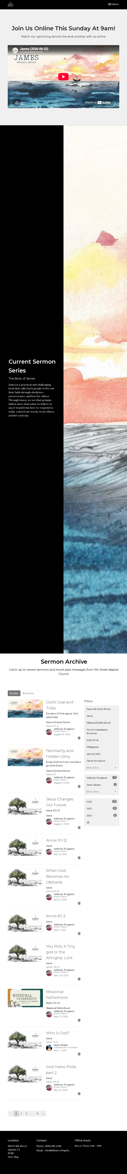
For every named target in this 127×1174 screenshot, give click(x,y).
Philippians (93, 746)
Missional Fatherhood (98, 722)
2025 (101, 808)
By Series (28, 693)
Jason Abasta (101, 784)
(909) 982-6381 (53, 1146)
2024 (101, 815)
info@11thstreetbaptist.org (58, 1150)
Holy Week (93, 740)
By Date (14, 693)
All (88, 822)
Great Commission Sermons (97, 731)
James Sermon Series (99, 709)
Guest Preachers (96, 760)
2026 (101, 801)
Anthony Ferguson (101, 777)
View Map (13, 1156)
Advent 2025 (93, 753)
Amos (90, 715)
